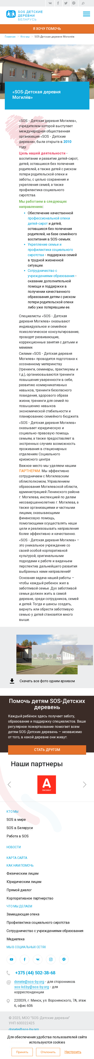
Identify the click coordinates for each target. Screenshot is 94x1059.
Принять (22, 1052)
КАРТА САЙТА (17, 858)
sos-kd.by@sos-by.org (31, 987)
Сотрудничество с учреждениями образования (45, 931)
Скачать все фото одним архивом (47, 681)
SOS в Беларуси (20, 828)
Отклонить (48, 1052)
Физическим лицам (22, 873)
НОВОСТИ (14, 847)
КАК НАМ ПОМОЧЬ (20, 865)
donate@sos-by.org (29, 982)
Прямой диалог (19, 890)
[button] (9, 784)
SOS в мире (16, 819)
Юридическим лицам (24, 882)
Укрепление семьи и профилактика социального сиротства (50, 249)
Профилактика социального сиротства (38, 922)
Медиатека (15, 939)
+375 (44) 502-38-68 (35, 972)
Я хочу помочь (47, 29)
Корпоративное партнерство (30, 898)
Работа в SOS (18, 836)
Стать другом (47, 750)
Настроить (72, 1052)
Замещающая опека (23, 914)
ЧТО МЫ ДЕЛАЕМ (19, 906)
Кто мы (12, 811)
